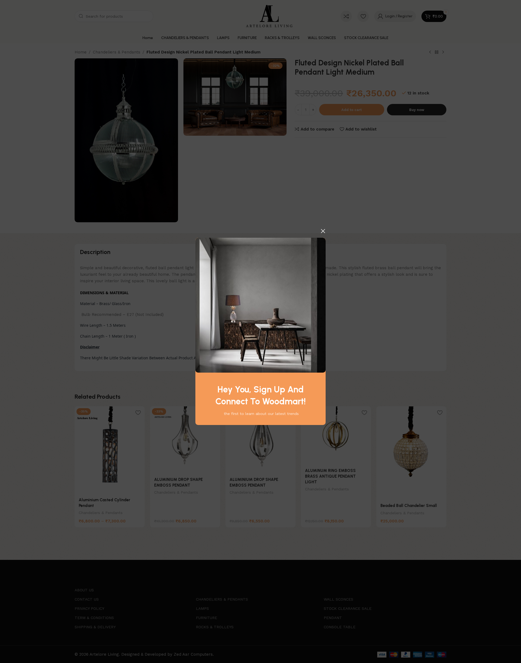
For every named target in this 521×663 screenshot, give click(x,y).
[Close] (323, 231)
